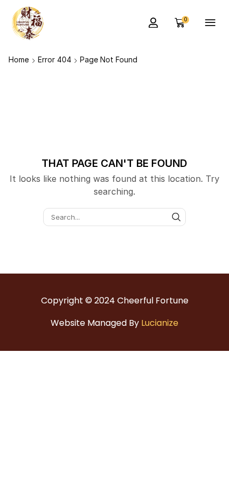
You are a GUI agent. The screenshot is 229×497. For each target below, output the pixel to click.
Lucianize (159, 323)
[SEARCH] (176, 217)
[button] (153, 23)
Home (19, 59)
